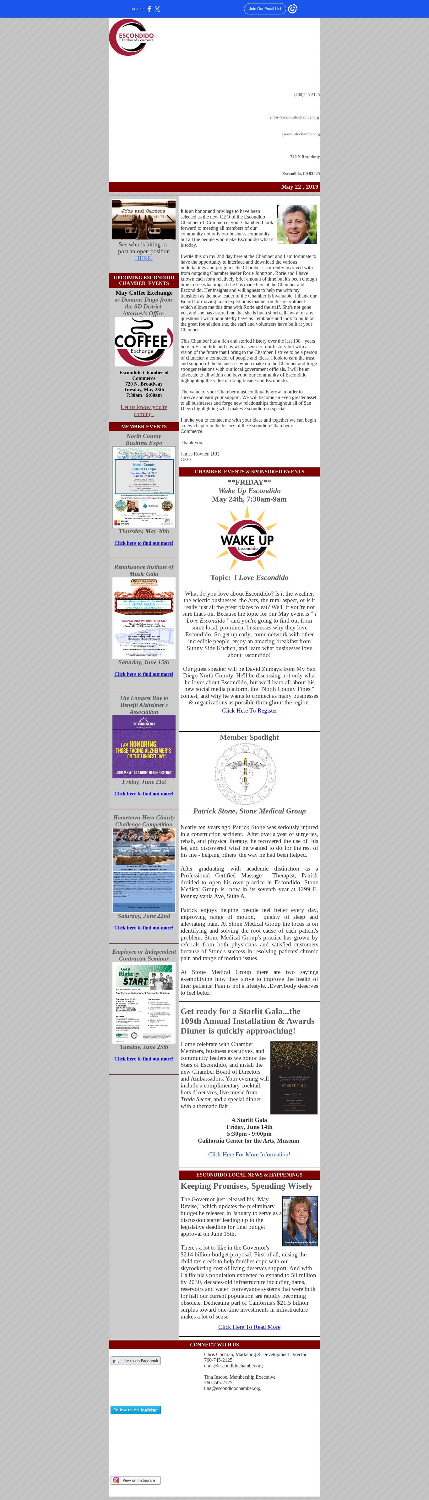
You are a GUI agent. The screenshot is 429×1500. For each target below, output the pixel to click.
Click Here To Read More (249, 1327)
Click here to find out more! (143, 543)
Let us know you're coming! (144, 410)
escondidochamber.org (301, 134)
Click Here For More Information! (249, 1154)
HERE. (144, 258)
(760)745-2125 (307, 94)
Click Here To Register (249, 710)
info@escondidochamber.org (295, 117)
